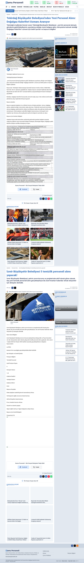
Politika (36, 7)
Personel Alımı (27, 7)
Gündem (13, 7)
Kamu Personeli (14, 69)
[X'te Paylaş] (15, 34)
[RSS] (77, 546)
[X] (75, 546)
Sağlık (67, 7)
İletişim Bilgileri (71, 553)
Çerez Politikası (47, 555)
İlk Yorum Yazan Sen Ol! (31, 203)
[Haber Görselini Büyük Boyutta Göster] (30, 53)
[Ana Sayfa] (9, 7)
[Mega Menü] (6, 7)
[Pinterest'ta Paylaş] (49, 199)
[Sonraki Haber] (77, 11)
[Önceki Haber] (75, 11)
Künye (44, 553)
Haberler (8, 14)
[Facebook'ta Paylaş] (12, 34)
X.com (37, 189)
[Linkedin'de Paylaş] (46, 199)
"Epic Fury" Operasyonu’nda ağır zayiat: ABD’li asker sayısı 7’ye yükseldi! (33, 10)
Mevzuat (49, 7)
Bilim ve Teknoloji (58, 7)
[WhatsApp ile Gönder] (51, 199)
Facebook (24, 189)
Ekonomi (19, 7)
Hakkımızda (46, 551)
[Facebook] (72, 546)
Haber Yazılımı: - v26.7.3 (67, 560)
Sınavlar (42, 7)
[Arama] (77, 7)
